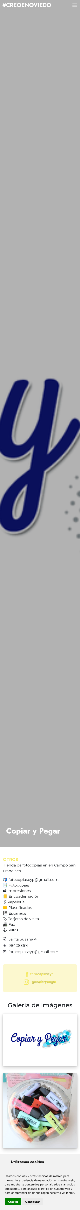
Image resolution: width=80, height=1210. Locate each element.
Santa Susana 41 (23, 939)
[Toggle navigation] (75, 5)
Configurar (32, 1201)
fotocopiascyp (41, 974)
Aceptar (13, 1201)
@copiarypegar (44, 982)
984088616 (19, 945)
